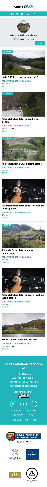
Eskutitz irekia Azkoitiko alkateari (19, 339)
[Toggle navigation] (3, 6)
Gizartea (6, 217)
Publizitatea (18, 415)
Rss (34, 420)
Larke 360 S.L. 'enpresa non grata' (20, 77)
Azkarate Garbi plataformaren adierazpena (17, 252)
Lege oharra (30, 410)
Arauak (31, 415)
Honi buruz (16, 410)
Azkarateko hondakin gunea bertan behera (20, 120)
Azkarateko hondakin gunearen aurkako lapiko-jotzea (23, 207)
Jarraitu (40, 43)
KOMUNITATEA (23, 14)
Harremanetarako (19, 420)
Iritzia (4, 86)
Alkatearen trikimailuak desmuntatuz (22, 163)
